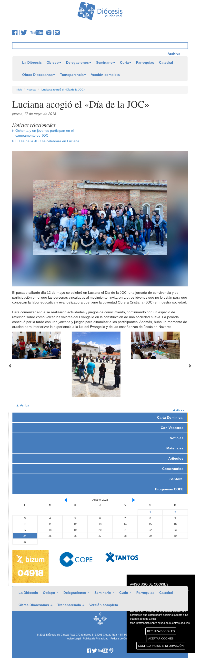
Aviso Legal (74, 638)
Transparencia (72, 75)
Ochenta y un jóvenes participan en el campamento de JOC (44, 133)
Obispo (53, 62)
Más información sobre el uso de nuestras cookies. (160, 622)
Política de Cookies (121, 638)
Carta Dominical (170, 417)
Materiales (174, 448)
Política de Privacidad (95, 638)
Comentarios (172, 469)
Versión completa (105, 75)
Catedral (166, 62)
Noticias (31, 89)
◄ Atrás (178, 410)
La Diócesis (32, 62)
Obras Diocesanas (37, 75)
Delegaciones (77, 62)
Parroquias (145, 62)
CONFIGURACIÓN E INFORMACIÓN (161, 645)
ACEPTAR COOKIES (160, 638)
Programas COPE (169, 489)
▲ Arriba (22, 405)
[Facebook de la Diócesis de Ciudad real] (16, 32)
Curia (124, 62)
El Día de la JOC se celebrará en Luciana (47, 141)
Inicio (19, 89)
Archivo (174, 54)
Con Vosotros (172, 428)
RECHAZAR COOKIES (161, 631)
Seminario (104, 62)
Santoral (176, 479)
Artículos (175, 458)
